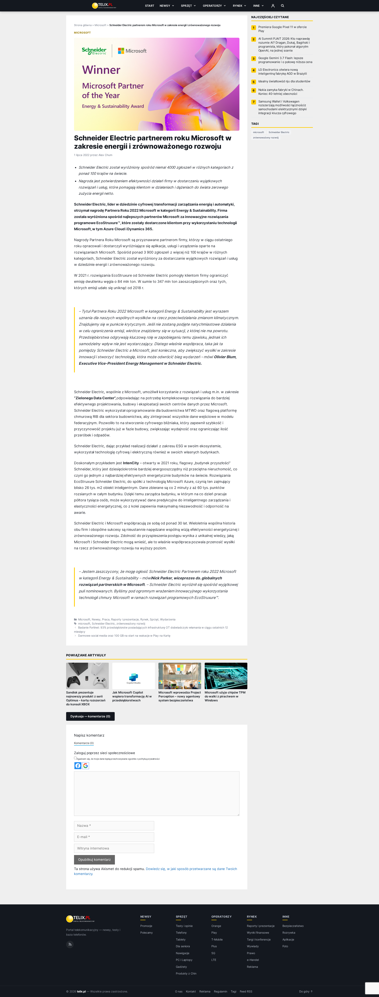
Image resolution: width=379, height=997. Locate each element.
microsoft (84, 623)
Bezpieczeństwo (293, 925)
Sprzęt (186, 5)
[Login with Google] (85, 765)
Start (149, 5)
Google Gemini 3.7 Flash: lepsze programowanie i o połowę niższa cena (285, 60)
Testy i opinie (184, 925)
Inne (256, 5)
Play (214, 932)
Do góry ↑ (306, 991)
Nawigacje (183, 953)
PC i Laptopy (184, 960)
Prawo (251, 953)
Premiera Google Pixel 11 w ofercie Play (282, 29)
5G (213, 953)
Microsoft (100, 25)
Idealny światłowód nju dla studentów (284, 81)
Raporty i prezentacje (125, 619)
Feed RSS (246, 991)
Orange (216, 925)
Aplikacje (288, 939)
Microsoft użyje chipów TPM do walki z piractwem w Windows (225, 696)
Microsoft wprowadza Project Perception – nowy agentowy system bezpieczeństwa (180, 696)
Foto (285, 946)
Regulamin (220, 991)
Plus (214, 946)
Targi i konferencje (259, 939)
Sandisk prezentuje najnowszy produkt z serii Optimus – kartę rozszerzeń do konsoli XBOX (85, 698)
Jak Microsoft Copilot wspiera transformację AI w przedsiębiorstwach (132, 696)
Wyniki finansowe (258, 932)
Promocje (146, 925)
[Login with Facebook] (77, 765)
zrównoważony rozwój (130, 623)
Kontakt (191, 991)
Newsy (165, 5)
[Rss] (70, 944)
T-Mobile (217, 939)
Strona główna (83, 25)
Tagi (233, 991)
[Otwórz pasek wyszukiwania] (282, 5)
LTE (213, 960)
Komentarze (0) (84, 743)
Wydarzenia (167, 619)
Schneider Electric (103, 623)
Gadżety (181, 966)
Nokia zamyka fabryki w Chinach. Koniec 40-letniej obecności (281, 92)
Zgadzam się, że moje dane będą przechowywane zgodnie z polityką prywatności (118, 758)
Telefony (181, 932)
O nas (179, 991)
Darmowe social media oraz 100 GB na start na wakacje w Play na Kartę (124, 635)
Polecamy (146, 932)
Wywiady (253, 946)
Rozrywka (288, 932)
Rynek (237, 5)
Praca (106, 619)
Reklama (252, 966)
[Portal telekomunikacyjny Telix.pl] (80, 919)
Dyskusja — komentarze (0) (90, 716)
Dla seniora (183, 946)
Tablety (181, 939)
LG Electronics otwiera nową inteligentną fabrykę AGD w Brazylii (282, 71)
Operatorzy (212, 5)
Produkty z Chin (186, 973)
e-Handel (253, 960)
